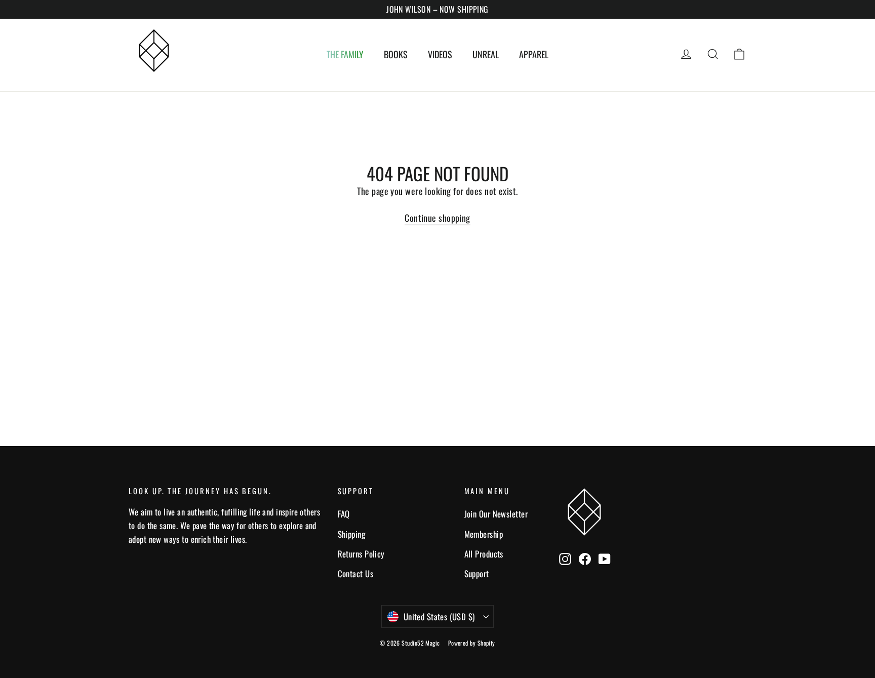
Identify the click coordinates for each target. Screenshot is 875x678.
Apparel (533, 54)
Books (396, 54)
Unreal (485, 54)
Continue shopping (437, 217)
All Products (483, 553)
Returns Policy (361, 553)
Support (476, 573)
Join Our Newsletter (496, 513)
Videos (440, 54)
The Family (345, 54)
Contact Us (356, 573)
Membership (483, 534)
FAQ (344, 513)
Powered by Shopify (471, 643)
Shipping (352, 534)
